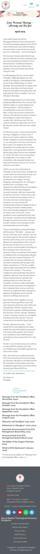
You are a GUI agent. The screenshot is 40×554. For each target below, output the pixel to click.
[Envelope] (8, 512)
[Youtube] (20, 512)
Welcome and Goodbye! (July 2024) (18, 421)
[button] (37, 5)
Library (31, 7)
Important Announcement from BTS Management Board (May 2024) (18, 430)
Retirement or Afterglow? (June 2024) (19, 425)
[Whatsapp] (26, 512)
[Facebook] (14, 512)
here (25, 457)
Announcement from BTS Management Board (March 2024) (17, 436)
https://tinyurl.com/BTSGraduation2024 (19, 371)
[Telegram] (31, 512)
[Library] (31, 4)
